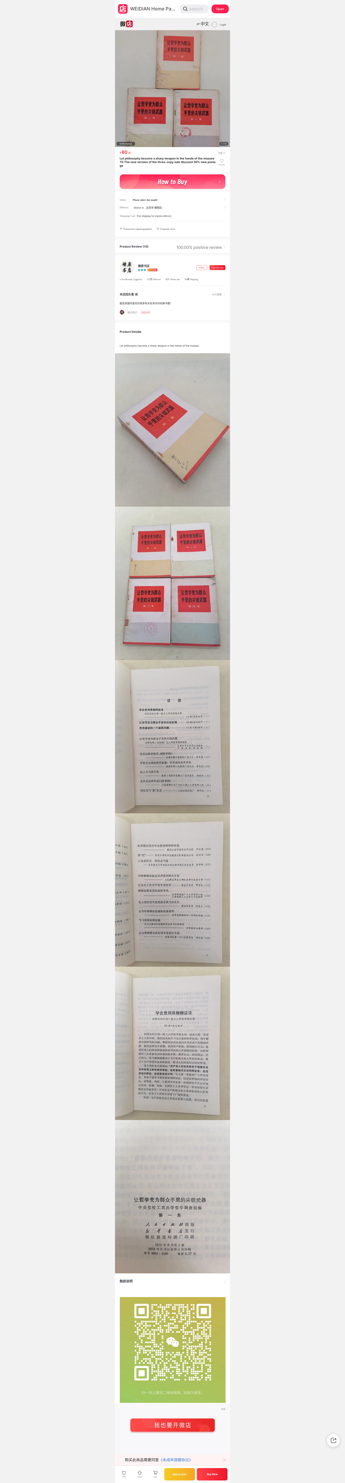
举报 (223, 1409)
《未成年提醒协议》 (176, 1460)
